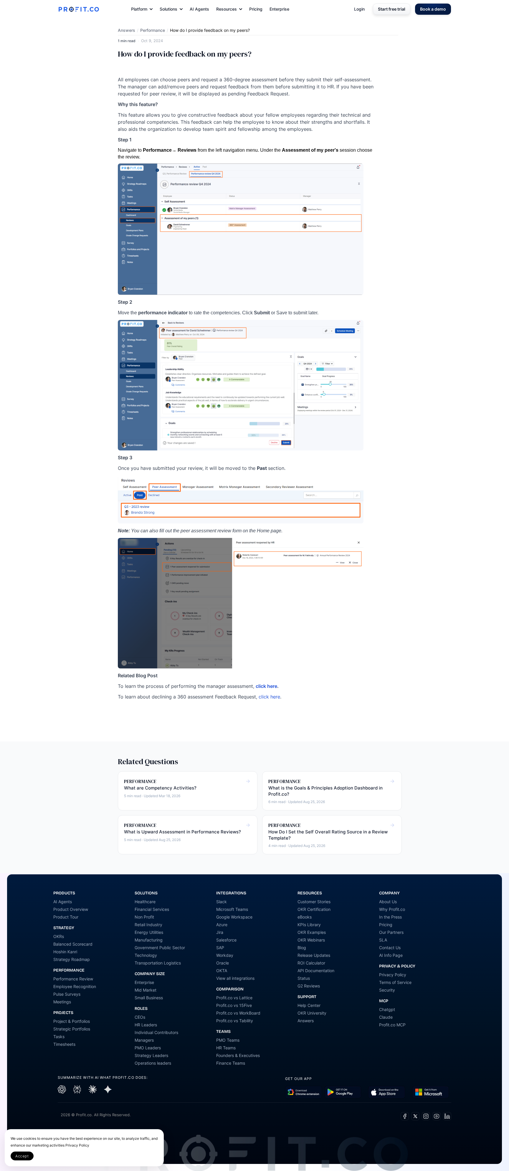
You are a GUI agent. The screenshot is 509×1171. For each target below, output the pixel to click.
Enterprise (279, 8)
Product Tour (65, 916)
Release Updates (314, 955)
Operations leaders (153, 1063)
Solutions (168, 8)
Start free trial (391, 8)
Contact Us (390, 947)
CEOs (140, 1017)
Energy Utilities (149, 932)
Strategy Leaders (151, 1055)
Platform (139, 8)
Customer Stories (314, 901)
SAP (220, 947)
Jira (219, 932)
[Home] (78, 9)
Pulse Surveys (66, 994)
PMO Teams (227, 1040)
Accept (22, 1156)
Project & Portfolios (71, 1021)
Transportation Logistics (158, 962)
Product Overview (70, 909)
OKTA (221, 970)
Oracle (222, 962)
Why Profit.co (392, 909)
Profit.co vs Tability (234, 1020)
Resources (226, 8)
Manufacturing (149, 939)
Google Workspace (234, 916)
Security (387, 989)
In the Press (390, 916)
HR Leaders (146, 1024)
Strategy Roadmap (71, 959)
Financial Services (152, 909)
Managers (144, 1040)
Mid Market (145, 989)
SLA (383, 939)
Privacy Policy (392, 974)
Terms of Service (395, 982)
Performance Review (73, 978)
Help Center (309, 1005)
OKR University (312, 1012)
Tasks (59, 1036)
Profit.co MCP (392, 1024)
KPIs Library (309, 924)
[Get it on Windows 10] (430, 1092)
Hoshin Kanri (65, 951)
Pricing (255, 8)
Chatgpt (387, 1009)
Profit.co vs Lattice (234, 997)
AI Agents (199, 8)
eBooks (305, 916)
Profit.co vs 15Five (234, 1005)
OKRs (58, 936)
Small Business (149, 997)
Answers (126, 30)
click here (266, 686)
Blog (302, 947)
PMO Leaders (148, 1047)
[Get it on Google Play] (303, 1092)
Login (359, 8)
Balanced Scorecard (72, 944)
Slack (221, 901)
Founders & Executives (238, 1055)
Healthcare (145, 901)
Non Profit (144, 916)
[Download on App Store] (386, 1092)
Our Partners (391, 932)
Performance (152, 30)
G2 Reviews (309, 985)
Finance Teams (230, 1063)
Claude (386, 1017)
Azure (221, 924)
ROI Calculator (311, 962)
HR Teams (226, 1047)
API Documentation (316, 970)
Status (304, 978)
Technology (146, 955)
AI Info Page (391, 955)
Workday (224, 955)
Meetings (62, 1001)
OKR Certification (314, 909)
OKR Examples (312, 932)
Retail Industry (148, 924)
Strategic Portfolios (71, 1028)
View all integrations (235, 978)
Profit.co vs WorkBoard (238, 1012)
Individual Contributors (156, 1032)
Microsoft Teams (232, 909)
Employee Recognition (74, 986)
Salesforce (226, 939)
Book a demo (433, 8)
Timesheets (64, 1044)
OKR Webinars (311, 939)
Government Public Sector (160, 947)
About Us (388, 901)
